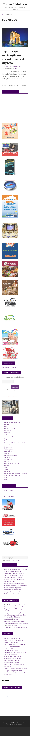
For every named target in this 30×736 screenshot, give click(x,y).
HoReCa (6, 453)
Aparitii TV (7, 424)
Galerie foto (8, 451)
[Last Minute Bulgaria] (9, 397)
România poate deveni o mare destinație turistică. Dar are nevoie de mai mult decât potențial (15, 585)
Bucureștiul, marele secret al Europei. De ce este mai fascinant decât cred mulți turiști (15, 592)
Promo (6, 467)
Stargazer (19, 724)
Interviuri (7, 457)
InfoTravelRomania (10, 455)
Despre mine (8, 439)
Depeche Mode (9, 437)
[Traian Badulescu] (2, 694)
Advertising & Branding (12, 422)
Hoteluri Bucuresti (8, 496)
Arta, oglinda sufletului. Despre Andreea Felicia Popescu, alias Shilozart (15, 609)
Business (7, 433)
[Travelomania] (10, 549)
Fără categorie (8, 449)
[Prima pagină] (3, 14)
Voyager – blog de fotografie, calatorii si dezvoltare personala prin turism (15, 673)
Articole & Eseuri (9, 428)
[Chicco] (10, 156)
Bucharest (7, 431)
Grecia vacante (9, 490)
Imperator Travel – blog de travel (15, 652)
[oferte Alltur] (10, 358)
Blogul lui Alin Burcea (11, 642)
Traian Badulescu (5, 691)
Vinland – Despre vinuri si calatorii (15, 669)
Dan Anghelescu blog (11, 650)
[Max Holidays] (8, 509)
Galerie (6, 67)
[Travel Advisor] (8, 535)
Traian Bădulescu (15, 4)
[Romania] (10, 326)
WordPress (12, 724)
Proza (6, 469)
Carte (6, 435)
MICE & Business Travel (12, 463)
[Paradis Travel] (10, 344)
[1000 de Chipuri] (10, 413)
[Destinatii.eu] (10, 191)
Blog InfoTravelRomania (12, 638)
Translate (16, 560)
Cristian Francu (9, 648)
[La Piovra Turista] (8, 525)
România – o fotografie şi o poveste (15, 473)
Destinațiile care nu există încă (14, 573)
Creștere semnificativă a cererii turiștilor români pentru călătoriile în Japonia (16, 621)
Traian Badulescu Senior (12, 475)
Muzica (6, 465)
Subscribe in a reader (9, 367)
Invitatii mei (8, 459)
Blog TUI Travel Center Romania (14, 640)
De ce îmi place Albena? (17, 605)
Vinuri (6, 479)
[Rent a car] (10, 307)
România (7, 471)
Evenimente (8, 447)
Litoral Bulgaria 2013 (11, 654)
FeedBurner (19, 390)
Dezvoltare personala (11, 441)
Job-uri (6, 461)
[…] (9, 81)
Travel (6, 477)
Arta (5, 426)
